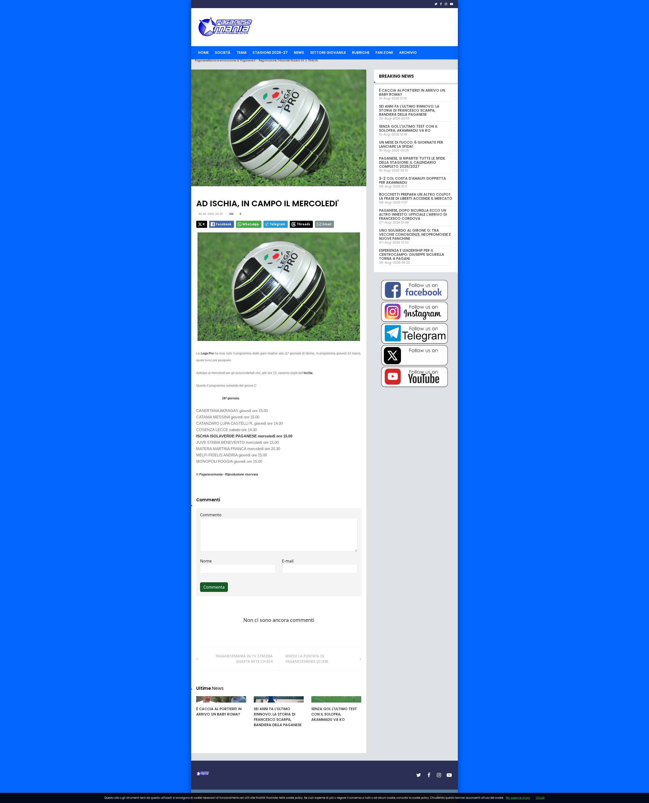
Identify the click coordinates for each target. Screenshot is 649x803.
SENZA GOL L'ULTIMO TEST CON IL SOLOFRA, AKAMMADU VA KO (334, 714)
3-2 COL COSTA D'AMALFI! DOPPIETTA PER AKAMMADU (412, 180)
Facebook (223, 224)
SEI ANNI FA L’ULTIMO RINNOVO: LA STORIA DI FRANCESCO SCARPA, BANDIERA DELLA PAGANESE (277, 716)
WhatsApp (250, 224)
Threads (303, 224)
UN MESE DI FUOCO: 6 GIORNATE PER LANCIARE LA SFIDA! (411, 144)
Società (222, 52)
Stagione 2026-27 (270, 52)
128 (320, 704)
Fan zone (384, 52)
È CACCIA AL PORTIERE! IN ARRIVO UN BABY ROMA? (219, 711)
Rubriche (360, 52)
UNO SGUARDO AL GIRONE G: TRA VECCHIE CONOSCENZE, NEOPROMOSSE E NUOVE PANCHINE (415, 234)
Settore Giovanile (328, 52)
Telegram (277, 224)
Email (326, 224)
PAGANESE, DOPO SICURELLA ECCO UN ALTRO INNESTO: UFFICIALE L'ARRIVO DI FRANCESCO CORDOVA (413, 214)
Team (241, 52)
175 (205, 704)
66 (261, 704)
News (299, 52)
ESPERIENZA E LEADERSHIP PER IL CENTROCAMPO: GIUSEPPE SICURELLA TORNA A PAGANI (411, 254)
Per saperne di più (518, 798)
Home (203, 52)
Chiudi (540, 798)
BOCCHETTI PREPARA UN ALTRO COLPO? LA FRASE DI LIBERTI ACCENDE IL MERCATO (415, 196)
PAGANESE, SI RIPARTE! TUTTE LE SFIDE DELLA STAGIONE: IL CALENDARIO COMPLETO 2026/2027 (412, 162)
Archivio (408, 52)
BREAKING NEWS (396, 76)
